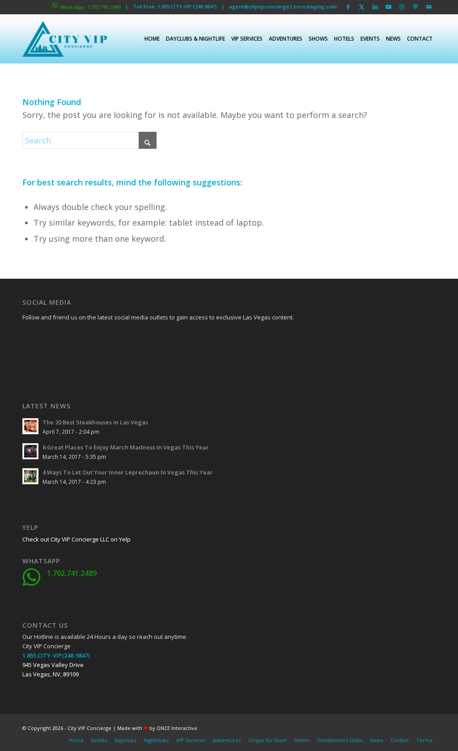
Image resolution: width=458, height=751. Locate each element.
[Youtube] (29, 360)
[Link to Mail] (429, 6)
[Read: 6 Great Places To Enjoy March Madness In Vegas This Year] (30, 451)
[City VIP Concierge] (64, 39)
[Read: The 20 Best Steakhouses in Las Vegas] (30, 426)
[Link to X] (361, 6)
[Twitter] (51, 337)
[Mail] (96, 360)
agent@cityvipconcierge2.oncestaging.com (283, 6)
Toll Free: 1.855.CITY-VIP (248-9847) (175, 6)
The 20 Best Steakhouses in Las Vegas (95, 422)
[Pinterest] (74, 360)
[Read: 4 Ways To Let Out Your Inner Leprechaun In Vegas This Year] (30, 476)
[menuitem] (152, 38)
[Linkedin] (96, 337)
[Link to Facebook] (348, 6)
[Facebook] (29, 337)
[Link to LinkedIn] (375, 6)
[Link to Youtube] (388, 6)
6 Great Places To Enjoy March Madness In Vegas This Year (125, 447)
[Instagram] (51, 360)
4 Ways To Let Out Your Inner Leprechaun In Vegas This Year (127, 472)
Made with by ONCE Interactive (157, 728)
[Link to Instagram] (401, 6)
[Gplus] (74, 337)
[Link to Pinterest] (415, 6)
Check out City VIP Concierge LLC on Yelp (76, 539)
